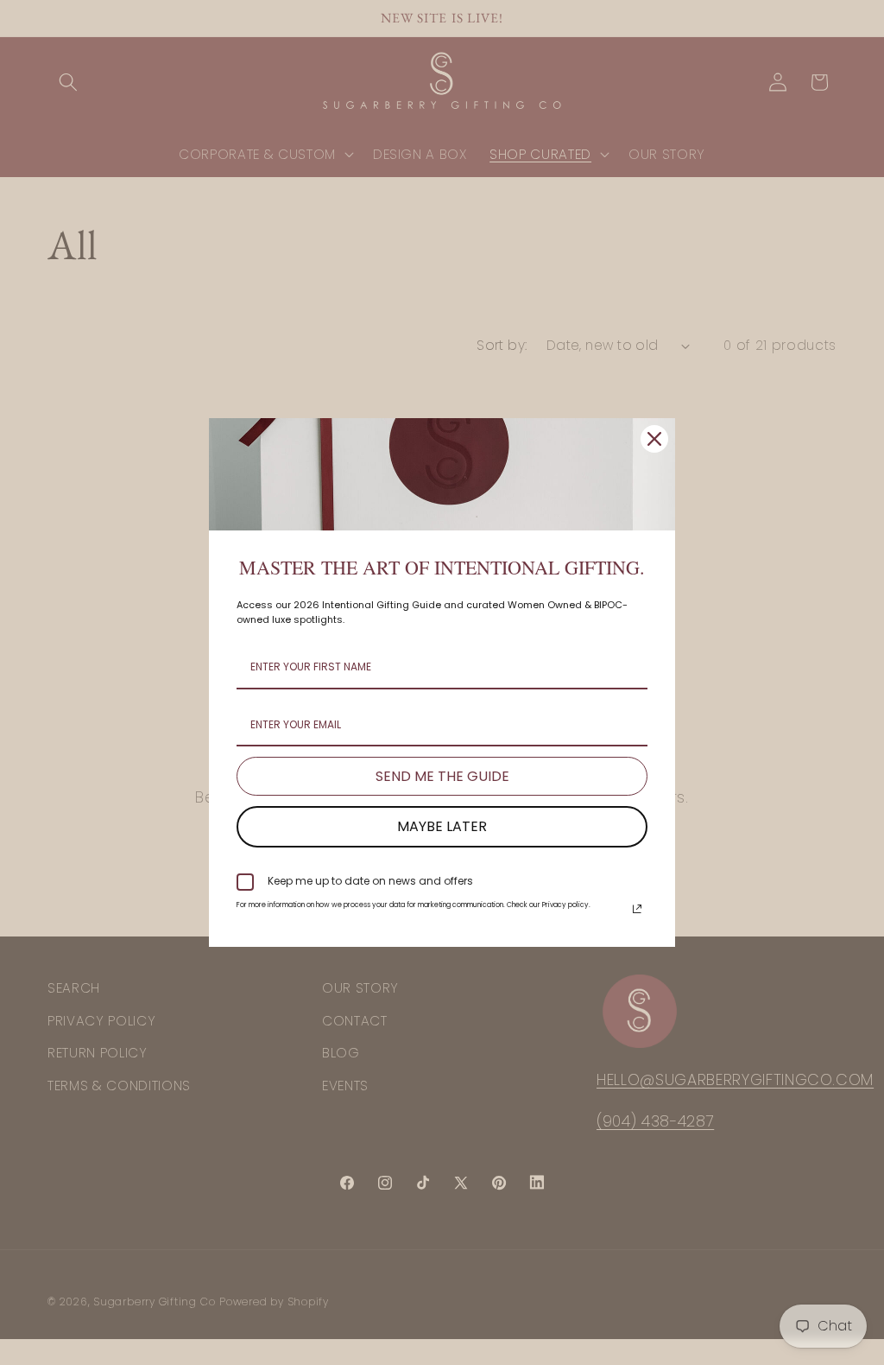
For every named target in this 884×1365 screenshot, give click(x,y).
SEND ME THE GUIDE (442, 776)
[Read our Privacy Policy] (637, 908)
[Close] (654, 439)
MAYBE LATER (442, 826)
